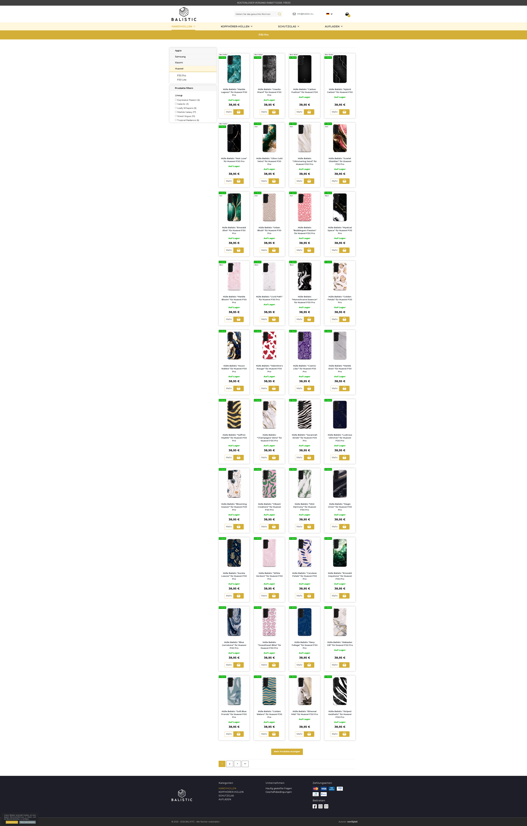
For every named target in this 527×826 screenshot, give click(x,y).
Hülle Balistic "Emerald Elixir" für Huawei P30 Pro (234, 230)
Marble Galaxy (186, 112)
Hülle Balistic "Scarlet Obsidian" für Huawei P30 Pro (340, 161)
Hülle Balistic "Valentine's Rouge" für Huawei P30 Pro (269, 368)
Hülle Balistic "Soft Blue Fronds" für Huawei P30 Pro (234, 714)
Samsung (180, 56)
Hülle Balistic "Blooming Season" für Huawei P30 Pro (234, 507)
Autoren (342, 822)
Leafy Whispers (187, 108)
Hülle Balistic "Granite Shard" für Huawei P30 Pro (269, 92)
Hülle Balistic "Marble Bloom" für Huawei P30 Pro (234, 299)
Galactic (183, 104)
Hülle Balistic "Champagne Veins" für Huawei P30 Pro (269, 438)
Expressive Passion (188, 100)
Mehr (229, 112)
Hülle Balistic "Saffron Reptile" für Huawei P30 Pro (234, 438)
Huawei (179, 68)
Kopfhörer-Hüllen (235, 26)
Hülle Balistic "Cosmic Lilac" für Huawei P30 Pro (304, 368)
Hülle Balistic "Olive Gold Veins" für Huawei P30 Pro (269, 161)
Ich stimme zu (12, 822)
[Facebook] (315, 806)
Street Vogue (186, 116)
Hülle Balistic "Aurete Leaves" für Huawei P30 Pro (234, 576)
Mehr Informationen (27, 822)
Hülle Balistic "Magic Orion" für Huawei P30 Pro (340, 507)
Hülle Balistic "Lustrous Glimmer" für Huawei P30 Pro (340, 438)
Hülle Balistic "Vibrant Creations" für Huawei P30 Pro (269, 507)
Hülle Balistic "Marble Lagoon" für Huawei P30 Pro (234, 92)
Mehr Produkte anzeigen (287, 751)
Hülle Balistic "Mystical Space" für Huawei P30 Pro (340, 230)
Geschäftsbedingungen (279, 792)
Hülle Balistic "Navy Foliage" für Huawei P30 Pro (305, 645)
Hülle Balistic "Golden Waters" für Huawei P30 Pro (269, 714)
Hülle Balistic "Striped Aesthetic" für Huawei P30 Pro (339, 714)
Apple (178, 50)
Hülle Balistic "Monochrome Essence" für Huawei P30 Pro (304, 299)
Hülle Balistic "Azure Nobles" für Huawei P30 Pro (234, 368)
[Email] (326, 806)
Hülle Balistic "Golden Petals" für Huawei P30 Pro (340, 299)
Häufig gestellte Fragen (279, 788)
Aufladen (332, 26)
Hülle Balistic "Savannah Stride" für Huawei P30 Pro (304, 438)
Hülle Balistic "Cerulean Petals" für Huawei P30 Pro (304, 576)
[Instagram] (320, 806)
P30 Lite (181, 79)
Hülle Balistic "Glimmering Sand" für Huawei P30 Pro (304, 161)
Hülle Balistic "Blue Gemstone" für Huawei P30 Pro (234, 645)
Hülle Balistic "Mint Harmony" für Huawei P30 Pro (304, 507)
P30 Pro (181, 75)
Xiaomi (179, 62)
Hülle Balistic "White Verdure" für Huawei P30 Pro (269, 576)
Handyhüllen (182, 26)
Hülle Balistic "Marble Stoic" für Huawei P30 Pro (340, 368)
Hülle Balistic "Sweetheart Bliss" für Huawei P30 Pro (269, 645)
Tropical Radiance (188, 120)
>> (245, 764)
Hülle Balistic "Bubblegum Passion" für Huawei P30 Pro (304, 230)
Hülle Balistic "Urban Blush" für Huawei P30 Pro (269, 230)
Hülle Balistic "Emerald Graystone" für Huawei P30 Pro (340, 576)
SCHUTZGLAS (287, 26)
